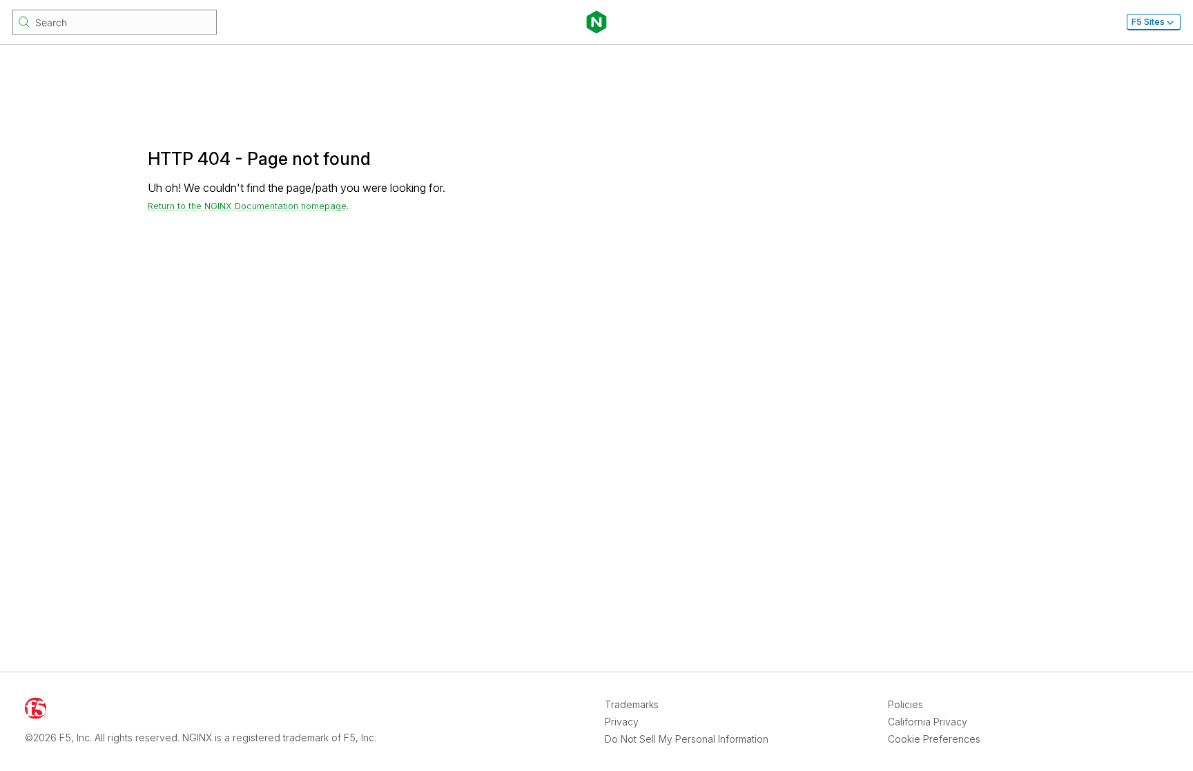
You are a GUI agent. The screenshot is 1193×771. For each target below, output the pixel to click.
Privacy (622, 722)
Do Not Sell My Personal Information (686, 739)
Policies (905, 704)
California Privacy (927, 722)
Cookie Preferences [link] (934, 739)
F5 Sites (1148, 22)
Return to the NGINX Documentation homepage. (248, 206)
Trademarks (632, 704)
